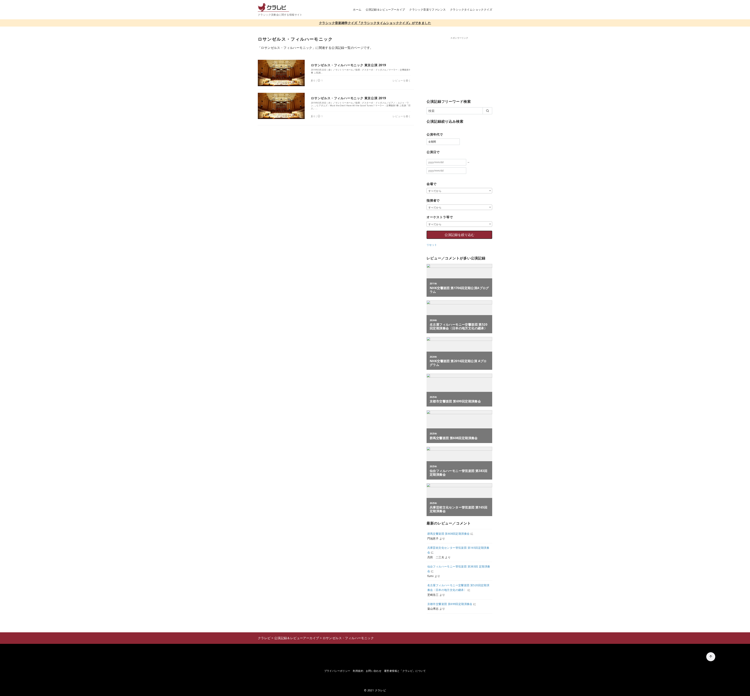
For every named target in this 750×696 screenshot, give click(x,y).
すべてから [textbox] (434, 191)
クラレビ (380, 690)
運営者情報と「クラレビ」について (405, 671)
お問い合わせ (373, 671)
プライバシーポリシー (337, 671)
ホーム (357, 9)
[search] (487, 110)
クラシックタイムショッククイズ (471, 9)
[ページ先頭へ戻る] (710, 656)
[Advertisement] (459, 67)
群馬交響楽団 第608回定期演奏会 (448, 533)
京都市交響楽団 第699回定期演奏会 (449, 604)
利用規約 (358, 671)
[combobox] (459, 190)
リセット (432, 245)
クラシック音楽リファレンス (427, 9)
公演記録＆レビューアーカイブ (385, 9)
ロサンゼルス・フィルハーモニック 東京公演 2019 (348, 65)
